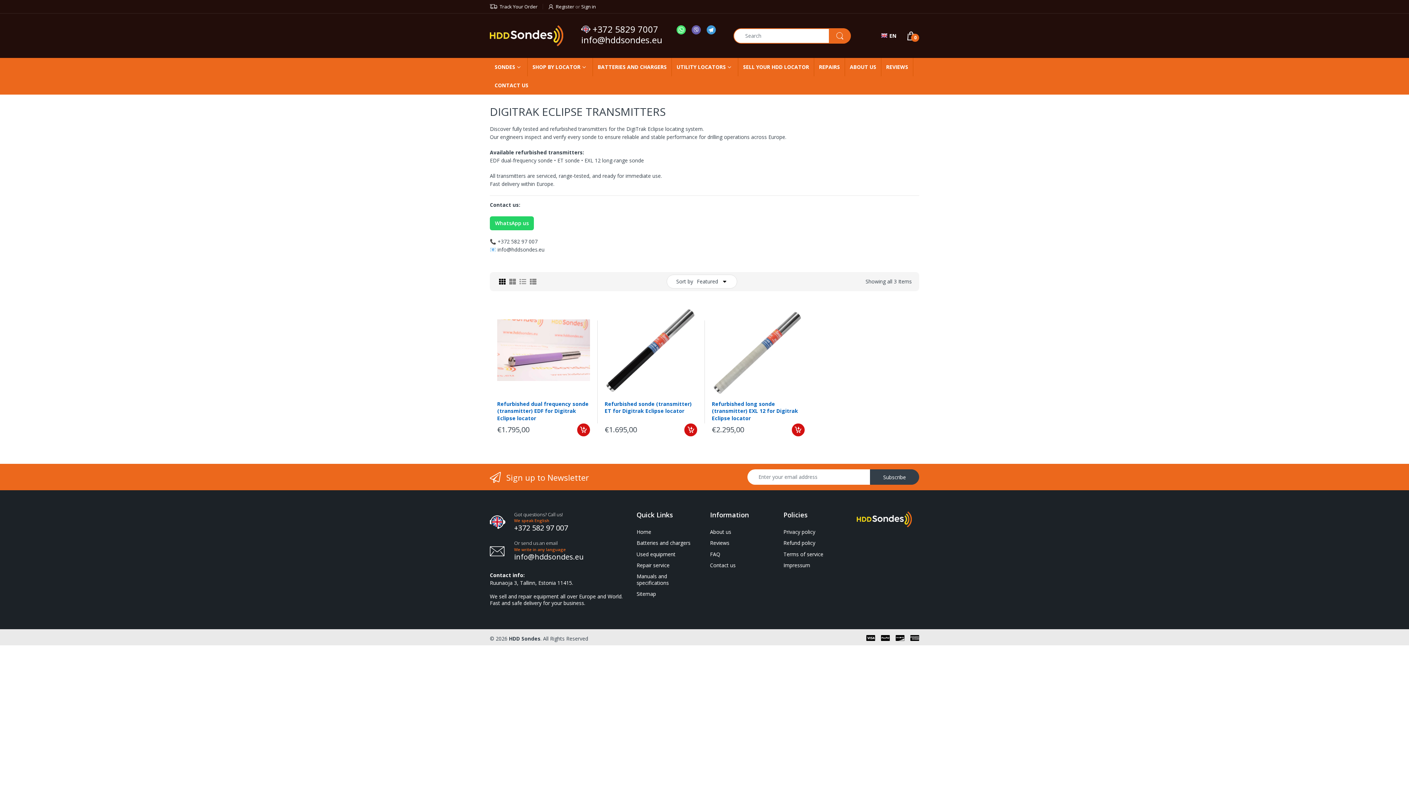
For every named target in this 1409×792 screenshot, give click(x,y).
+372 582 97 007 (518, 241)
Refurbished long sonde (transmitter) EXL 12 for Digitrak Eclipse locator (755, 410)
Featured (707, 281)
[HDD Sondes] (533, 35)
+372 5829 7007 (625, 29)
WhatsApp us (512, 223)
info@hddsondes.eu (623, 40)
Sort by (684, 281)
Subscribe (894, 477)
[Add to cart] (583, 429)
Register (565, 6)
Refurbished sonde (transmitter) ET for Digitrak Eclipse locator (648, 407)
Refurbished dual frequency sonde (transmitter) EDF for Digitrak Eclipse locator (543, 410)
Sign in (588, 6)
